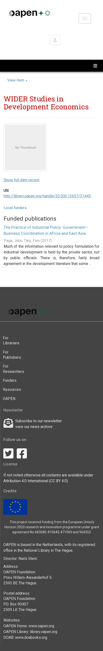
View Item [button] (16, 80)
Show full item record (21, 180)
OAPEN (9, 398)
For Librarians (11, 341)
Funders (10, 380)
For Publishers (12, 355)
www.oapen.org (41, 626)
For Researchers (12, 369)
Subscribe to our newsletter (38, 421)
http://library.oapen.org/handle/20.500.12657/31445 (47, 196)
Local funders (15, 207)
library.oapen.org (43, 631)
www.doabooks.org (31, 637)
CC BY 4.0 (58, 481)
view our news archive (33, 426)
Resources (12, 389)
